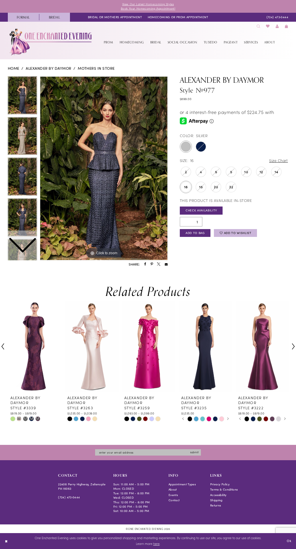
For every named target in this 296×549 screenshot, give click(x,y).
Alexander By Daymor (48, 68)
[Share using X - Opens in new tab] (158, 264)
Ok (289, 541)
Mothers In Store (96, 68)
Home (13, 68)
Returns (215, 505)
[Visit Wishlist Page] (268, 26)
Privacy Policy (220, 484)
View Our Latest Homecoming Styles (148, 4)
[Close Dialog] (6, 541)
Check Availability (201, 210)
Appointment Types (182, 484)
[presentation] (35, 346)
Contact (174, 500)
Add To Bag (195, 233)
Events (173, 495)
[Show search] (258, 26)
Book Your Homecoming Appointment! (148, 8)
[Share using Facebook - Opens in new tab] (145, 264)
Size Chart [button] (278, 160)
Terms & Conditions (224, 489)
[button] (277, 26)
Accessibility (218, 495)
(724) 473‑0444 (69, 497)
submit (194, 452)
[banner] (51, 42)
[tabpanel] (103, 168)
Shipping (216, 500)
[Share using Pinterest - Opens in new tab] (152, 264)
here (156, 543)
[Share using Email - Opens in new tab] (166, 264)
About (173, 489)
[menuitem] (23, 17)
